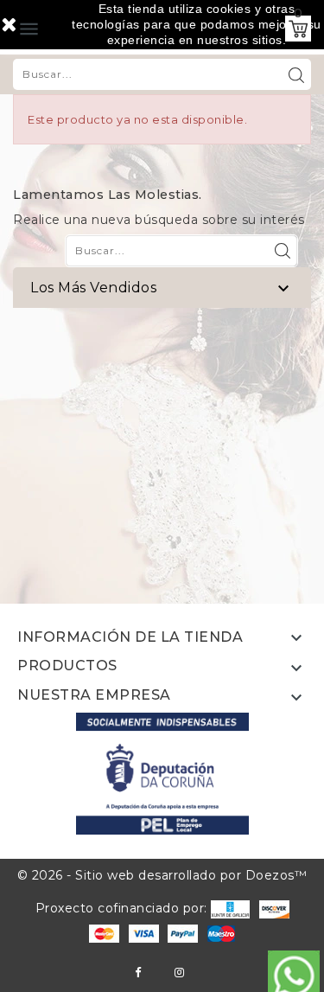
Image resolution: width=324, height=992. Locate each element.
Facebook (138, 972)
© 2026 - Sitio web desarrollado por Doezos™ (162, 875)
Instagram (179, 972)
